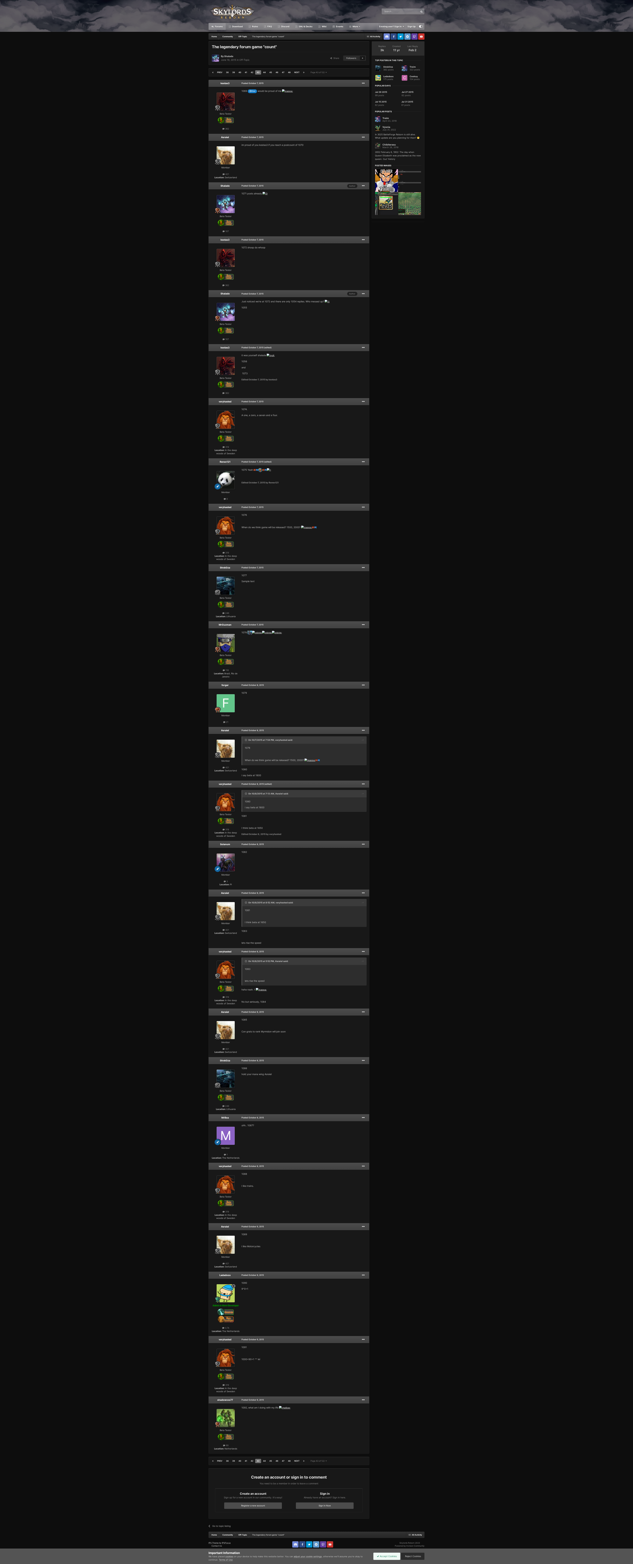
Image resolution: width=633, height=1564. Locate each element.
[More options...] (363, 83)
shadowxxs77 (225, 1399)
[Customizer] (420, 26)
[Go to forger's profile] (226, 703)
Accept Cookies (388, 1556)
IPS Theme (214, 1543)
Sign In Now (325, 1505)
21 (226, 722)
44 (264, 72)
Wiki (324, 26)
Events (339, 26)
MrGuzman (225, 624)
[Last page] (303, 72)
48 (289, 72)
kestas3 (225, 83)
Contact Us (216, 1546)
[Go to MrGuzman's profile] (226, 643)
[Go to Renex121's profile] (226, 480)
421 (227, 174)
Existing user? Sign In (391, 26)
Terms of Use (226, 1559)
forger (225, 685)
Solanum (225, 844)
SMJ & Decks (305, 26)
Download (237, 26)
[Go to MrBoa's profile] (226, 1136)
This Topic (409, 11)
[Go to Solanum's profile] (226, 863)
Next (297, 72)
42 (252, 72)
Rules (255, 26)
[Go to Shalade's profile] (215, 58)
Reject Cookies (412, 1556)
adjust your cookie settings (308, 1556)
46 (277, 72)
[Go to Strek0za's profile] (226, 586)
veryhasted (225, 401)
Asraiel (225, 137)
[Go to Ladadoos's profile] (226, 1293)
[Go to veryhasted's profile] (226, 420)
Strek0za (225, 567)
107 (227, 231)
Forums (218, 26)
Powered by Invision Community (409, 1546)
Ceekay (414, 76)
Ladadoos (225, 1275)
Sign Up (411, 26)
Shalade (228, 56)
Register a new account (253, 1505)
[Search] (421, 11)
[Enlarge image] (287, 91)
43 (258, 72)
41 (246, 72)
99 (226, 1445)
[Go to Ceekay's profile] (404, 78)
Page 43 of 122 (318, 72)
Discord (285, 26)
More (355, 26)
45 (270, 72)
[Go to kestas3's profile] (226, 101)
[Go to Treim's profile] (404, 68)
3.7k (226, 1328)
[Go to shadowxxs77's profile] (226, 1418)
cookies (229, 1556)
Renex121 (225, 461)
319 (227, 447)
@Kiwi (252, 91)
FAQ (269, 26)
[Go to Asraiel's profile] (226, 155)
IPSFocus (226, 1543)
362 (227, 128)
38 (227, 72)
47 (283, 72)
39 (233, 72)
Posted (252, 83)
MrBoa (225, 1117)
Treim (413, 67)
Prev (219, 72)
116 (227, 670)
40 (240, 72)
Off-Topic (244, 59)
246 (227, 613)
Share (335, 58)
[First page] (213, 72)
